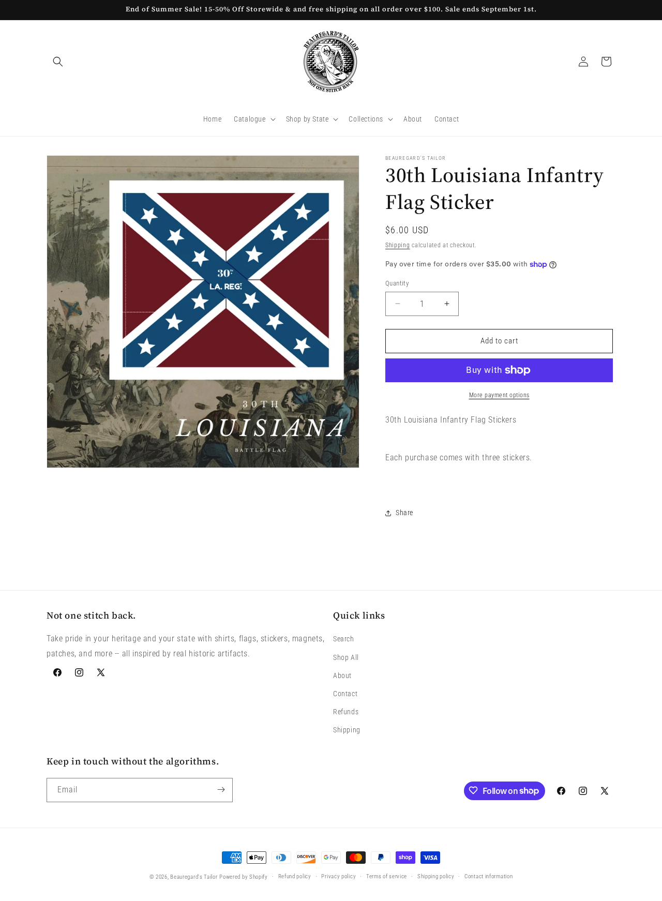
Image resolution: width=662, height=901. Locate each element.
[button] (58, 61)
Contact (345, 693)
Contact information (488, 876)
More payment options (499, 395)
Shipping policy (436, 876)
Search (343, 639)
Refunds (345, 712)
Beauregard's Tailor (193, 877)
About (342, 675)
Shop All (346, 657)
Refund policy (294, 876)
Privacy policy (338, 876)
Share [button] (404, 512)
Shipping (397, 245)
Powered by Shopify (243, 877)
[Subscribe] (220, 789)
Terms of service (386, 876)
